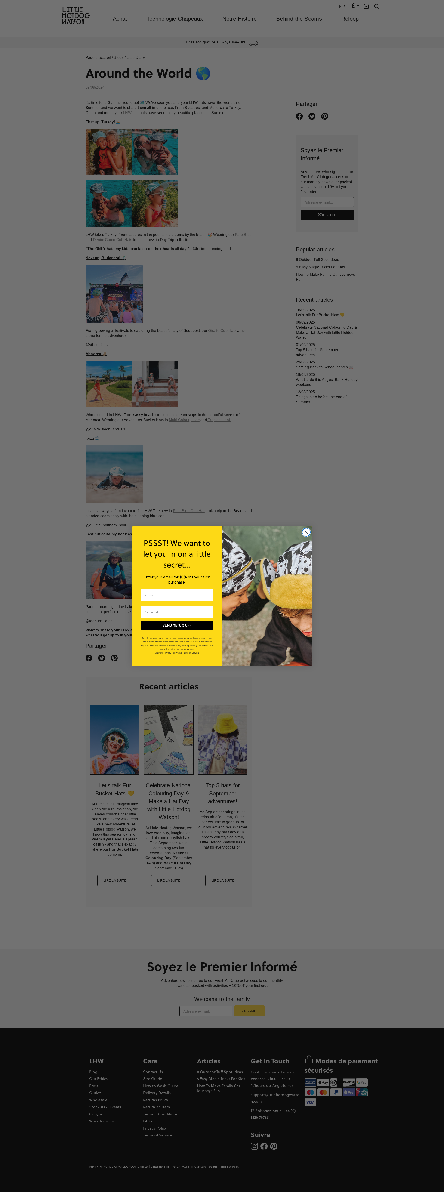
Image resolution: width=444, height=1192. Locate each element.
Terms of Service (190, 653)
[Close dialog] (306, 532)
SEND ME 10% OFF (177, 625)
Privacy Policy (171, 653)
